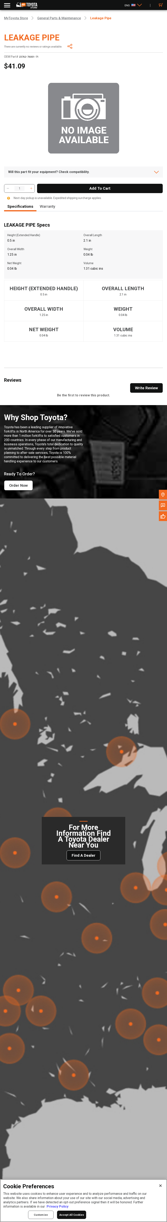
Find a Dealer (83, 855)
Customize (41, 1214)
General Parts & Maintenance (59, 18)
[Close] (160, 1185)
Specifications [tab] (20, 206)
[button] (7, 188)
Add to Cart (99, 188)
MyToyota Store (16, 18)
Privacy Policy (57, 1206)
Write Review (146, 388)
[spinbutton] (19, 188)
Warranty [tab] (47, 206)
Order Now (18, 485)
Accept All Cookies (71, 1214)
